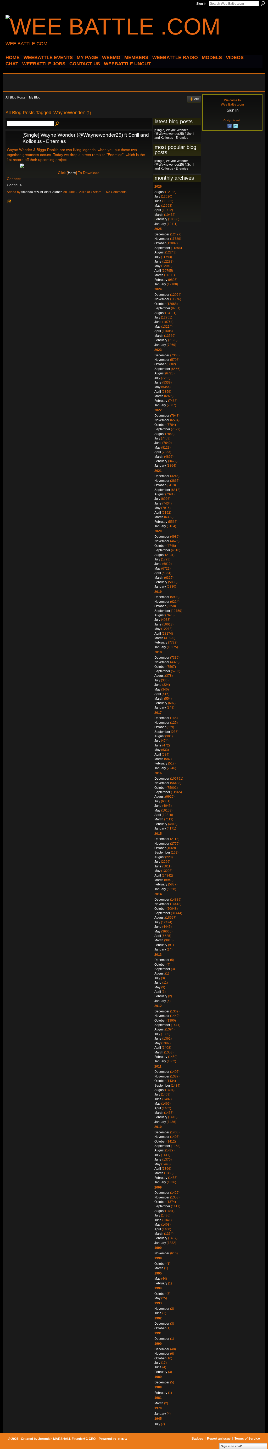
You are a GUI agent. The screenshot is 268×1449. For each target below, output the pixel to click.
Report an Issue (219, 1438)
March (158, 215)
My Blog (35, 97)
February (160, 219)
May (157, 205)
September (162, 248)
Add (196, 98)
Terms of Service (247, 1438)
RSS (9, 201)
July (157, 196)
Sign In (201, 3)
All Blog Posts (15, 97)
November (161, 239)
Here (72, 173)
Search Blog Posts (57, 123)
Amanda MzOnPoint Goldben (42, 192)
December (161, 234)
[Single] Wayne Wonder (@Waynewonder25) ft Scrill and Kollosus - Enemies (174, 134)
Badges (197, 1438)
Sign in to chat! (231, 1446)
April (157, 210)
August (159, 192)
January (160, 224)
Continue (14, 185)
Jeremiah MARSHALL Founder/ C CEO (67, 1439)
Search (263, 3)
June (157, 201)
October (160, 243)
